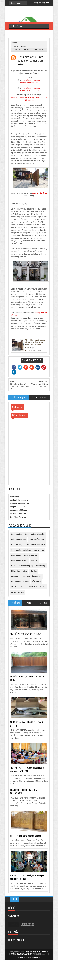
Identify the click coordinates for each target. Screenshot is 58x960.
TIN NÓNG (33, 587)
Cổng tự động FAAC (37, 539)
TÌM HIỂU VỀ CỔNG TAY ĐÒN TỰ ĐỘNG (25, 634)
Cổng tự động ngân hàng (21, 550)
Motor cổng (40, 566)
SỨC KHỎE (36, 581)
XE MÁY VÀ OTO (17, 592)
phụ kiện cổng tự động (32, 576)
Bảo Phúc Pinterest (18, 517)
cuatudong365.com (18, 514)
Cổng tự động (20, 46)
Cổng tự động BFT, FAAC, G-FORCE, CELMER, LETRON (28, 953)
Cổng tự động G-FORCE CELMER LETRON (28, 545)
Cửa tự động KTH (31, 555)
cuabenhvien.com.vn (19, 500)
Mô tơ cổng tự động (19, 571)
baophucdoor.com (17, 507)
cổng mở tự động (39, 193)
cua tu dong (39, 550)
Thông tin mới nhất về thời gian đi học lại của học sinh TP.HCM (27, 769)
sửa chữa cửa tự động (20, 581)
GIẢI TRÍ (34, 560)
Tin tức (43, 587)
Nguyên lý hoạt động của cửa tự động (25, 835)
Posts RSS (21, 957)
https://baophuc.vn (19, 98)
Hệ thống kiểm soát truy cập (22, 566)
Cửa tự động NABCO (19, 560)
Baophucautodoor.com (19, 503)
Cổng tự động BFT (18, 539)
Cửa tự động (16, 555)
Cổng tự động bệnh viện (35, 534)
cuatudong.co (16, 497)
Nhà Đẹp (33, 571)
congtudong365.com (18, 510)
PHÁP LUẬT (16, 576)
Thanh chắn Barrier (18, 587)
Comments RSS (34, 957)
